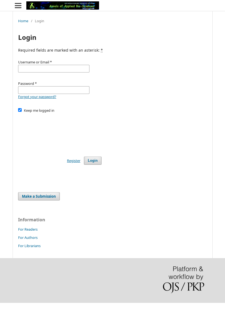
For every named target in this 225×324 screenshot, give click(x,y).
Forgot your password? (37, 96)
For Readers (28, 229)
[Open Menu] (18, 5)
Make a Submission (39, 196)
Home (23, 20)
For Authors (28, 237)
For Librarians (29, 245)
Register (73, 160)
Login (93, 160)
